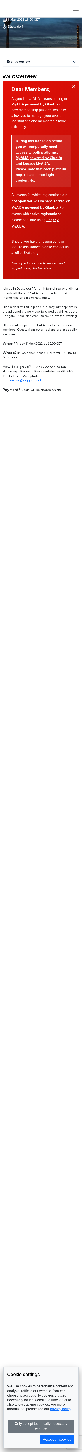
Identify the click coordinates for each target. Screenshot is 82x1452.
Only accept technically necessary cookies (41, 1426)
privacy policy (60, 1409)
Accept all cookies (57, 1439)
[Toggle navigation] (76, 8)
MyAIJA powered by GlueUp (34, 104)
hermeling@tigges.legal (24, 380)
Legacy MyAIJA (36, 163)
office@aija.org (26, 253)
